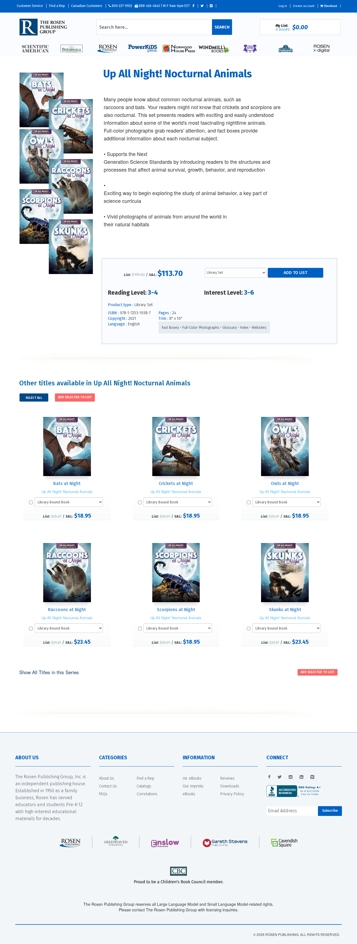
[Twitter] (279, 777)
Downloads (229, 786)
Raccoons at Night (67, 609)
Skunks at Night (285, 609)
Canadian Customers (86, 6)
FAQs (103, 794)
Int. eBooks (192, 778)
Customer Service (30, 6)
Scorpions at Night (176, 609)
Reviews (227, 778)
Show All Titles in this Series (49, 672)
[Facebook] (269, 777)
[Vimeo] (312, 777)
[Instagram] (290, 777)
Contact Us (108, 786)
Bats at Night (67, 483)
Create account (304, 6)
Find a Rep (57, 6)
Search (222, 27)
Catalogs (144, 786)
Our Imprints (193, 786)
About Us (106, 778)
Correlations (147, 794)
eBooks (189, 794)
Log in (283, 6)
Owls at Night (285, 483)
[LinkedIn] (301, 777)
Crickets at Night (176, 483)
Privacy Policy (232, 794)
